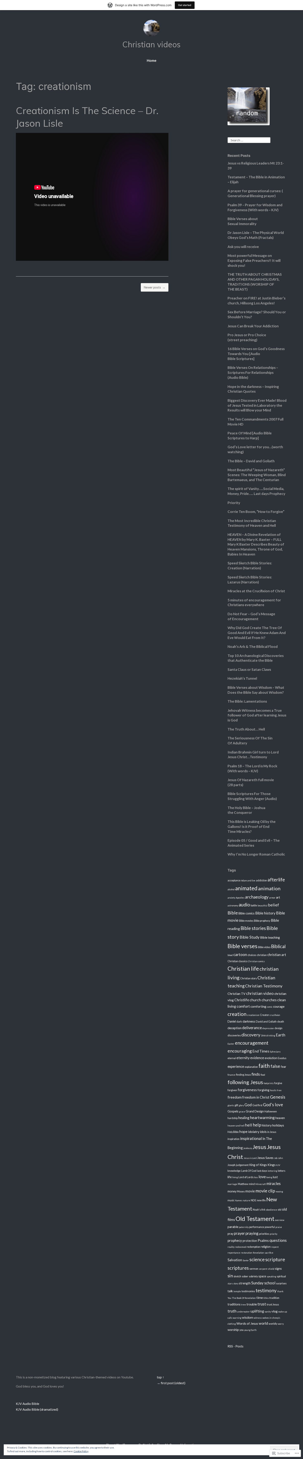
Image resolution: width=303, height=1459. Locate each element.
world (263, 1323)
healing (243, 1118)
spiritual (281, 1276)
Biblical (278, 946)
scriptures (238, 1268)
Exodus (282, 1058)
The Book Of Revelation (244, 1298)
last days (262, 1170)
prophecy (235, 1240)
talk (230, 1291)
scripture (275, 1259)
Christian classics (237, 961)
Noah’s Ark (259, 1209)
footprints (269, 1083)
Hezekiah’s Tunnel (242, 678)
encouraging (240, 1051)
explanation (251, 1066)
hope (243, 1131)
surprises (281, 1283)
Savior (246, 1260)
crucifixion (275, 1015)
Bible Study (250, 937)
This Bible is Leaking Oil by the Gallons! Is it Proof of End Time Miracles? (252, 826)
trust (261, 1304)
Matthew (243, 1184)
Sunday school (263, 1283)
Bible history (265, 913)
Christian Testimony (263, 985)
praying (251, 1233)
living (235, 1177)
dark (239, 1021)
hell (248, 1124)
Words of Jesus (247, 1323)
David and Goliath (266, 1021)
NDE (253, 1200)
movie (250, 1191)
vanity (268, 1311)
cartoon (240, 954)
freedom (235, 1097)
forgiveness (247, 1090)
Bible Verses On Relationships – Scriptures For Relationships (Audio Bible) (253, 372)
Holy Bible (233, 1132)
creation (237, 1014)
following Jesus (245, 1082)
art (278, 897)
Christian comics (256, 961)
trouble (252, 1304)
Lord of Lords (246, 1177)
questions (278, 1240)
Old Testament (255, 1218)
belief (273, 904)
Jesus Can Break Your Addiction (253, 326)
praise (278, 1227)
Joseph (231, 1165)
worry (281, 1323)
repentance (234, 1252)
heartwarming (262, 1117)
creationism (253, 1015)
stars (230, 1283)
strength (245, 1283)
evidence (257, 1058)
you (242, 1329)
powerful (270, 1227)
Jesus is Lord (250, 1158)
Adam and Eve (248, 880)
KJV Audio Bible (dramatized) (37, 1409)
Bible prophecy (262, 920)
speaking (271, 1276)
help (257, 1124)
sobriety (253, 1276)
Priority (234, 503)
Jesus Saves (265, 1158)
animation (269, 888)
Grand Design (255, 1111)
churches (269, 1000)
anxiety (231, 897)
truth (232, 1311)
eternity (243, 1058)
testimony (266, 1290)
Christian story (248, 978)
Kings (272, 1165)
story (235, 1283)
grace (242, 1111)
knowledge (234, 1170)
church (255, 1000)
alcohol (231, 889)
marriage (232, 1184)
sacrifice (269, 1252)
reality (231, 1247)
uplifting (257, 1311)
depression (268, 1028)
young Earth (250, 1330)
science (257, 1259)
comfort (243, 1006)
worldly (273, 1323)
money (232, 1191)
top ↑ (160, 1377)
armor (272, 897)
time (259, 1297)
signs (278, 1268)
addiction (261, 880)
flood (263, 1074)
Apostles (240, 897)
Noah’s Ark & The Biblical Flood (253, 646)
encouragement (251, 1043)
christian (262, 955)
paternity (244, 1227)
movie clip (265, 1190)
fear (283, 1066)
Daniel (232, 1021)
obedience (271, 1209)
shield (271, 1268)
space (262, 1276)
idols (263, 1132)
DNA (263, 1035)
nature (246, 1200)
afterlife (276, 879)
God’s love (273, 1104)
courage (278, 1006)
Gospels (233, 1111)
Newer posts (152, 287)
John (280, 1158)
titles (266, 1298)
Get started (184, 5)
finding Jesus (243, 1074)
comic (269, 1006)
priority (273, 1234)
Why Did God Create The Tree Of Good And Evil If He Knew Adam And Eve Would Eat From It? (257, 633)
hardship (233, 1118)
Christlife (241, 1000)
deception (235, 1028)
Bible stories (253, 928)
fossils (273, 1090)
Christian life (243, 968)
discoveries (234, 1035)
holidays (278, 1125)
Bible (233, 912)
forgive (278, 1083)
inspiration (234, 1139)
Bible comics (246, 913)
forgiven (232, 1090)
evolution (271, 1058)
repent (275, 1247)
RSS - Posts (235, 1346)
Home (151, 60)
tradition (274, 1297)
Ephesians (275, 1051)
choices (252, 955)
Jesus (259, 1146)
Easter (231, 1043)
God (248, 1105)
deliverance (252, 1027)
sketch (237, 1276)
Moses (241, 1191)
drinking (270, 1035)
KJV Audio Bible (27, 1403)
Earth (280, 1035)
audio (244, 904)
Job (275, 1158)
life (230, 1177)
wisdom (247, 1317)
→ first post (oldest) (171, 1383)
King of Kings (258, 1165)
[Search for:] (249, 140)
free (279, 1090)
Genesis (277, 1097)
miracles (274, 1183)
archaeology (257, 896)
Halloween (270, 1111)
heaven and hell (236, 1125)
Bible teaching (270, 937)
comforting (258, 1006)
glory (241, 1105)
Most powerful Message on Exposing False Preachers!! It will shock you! (254, 260)
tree (243, 1304)
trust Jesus (273, 1304)
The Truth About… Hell (246, 729)
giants (231, 1105)
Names (238, 1200)
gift (236, 1105)
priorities (264, 1233)
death (280, 1021)
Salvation (235, 1260)
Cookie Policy (81, 1451)
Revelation (258, 1252)
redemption (253, 1246)
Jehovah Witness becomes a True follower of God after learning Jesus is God (257, 715)
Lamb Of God (248, 1170)
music (231, 1200)
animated (246, 888)
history (267, 1125)
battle (254, 905)
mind (252, 1184)
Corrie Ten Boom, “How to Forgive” (256, 511)
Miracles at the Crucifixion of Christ (256, 591)
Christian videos (151, 44)
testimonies (248, 1291)
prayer (239, 1233)
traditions (234, 1304)
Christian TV (236, 993)
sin (230, 1275)
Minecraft (260, 1184)
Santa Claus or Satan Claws (249, 669)
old (279, 1209)
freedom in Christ (255, 1097)
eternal (232, 1058)
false (275, 1066)
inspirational (251, 1138)
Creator (264, 1015)
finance (231, 1074)
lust (275, 1177)
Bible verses (242, 946)
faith (264, 1065)
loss (256, 1177)
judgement (242, 1165)
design (278, 1028)
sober (245, 1276)
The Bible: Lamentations (247, 701)
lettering (272, 1170)
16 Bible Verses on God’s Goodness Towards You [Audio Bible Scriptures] (256, 354)
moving (279, 1191)
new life (261, 1200)
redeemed (240, 1247)
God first (257, 1105)
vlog (274, 1311)
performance (256, 1227)
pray (230, 1233)
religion (266, 1246)
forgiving (263, 1090)
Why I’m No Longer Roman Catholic (256, 854)
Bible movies (246, 920)
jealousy (247, 1148)
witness (258, 1317)
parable (233, 1227)
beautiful (262, 905)
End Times (260, 1051)
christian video (260, 993)
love (262, 1176)
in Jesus (271, 1132)
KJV (278, 1165)
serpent (263, 1268)
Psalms (263, 1240)
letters (281, 1170)
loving (269, 1177)
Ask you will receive (243, 246)
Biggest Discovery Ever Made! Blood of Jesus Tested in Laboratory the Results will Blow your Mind (257, 405)
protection (250, 1240)
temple (237, 1291)
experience (236, 1066)
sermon (253, 1268)
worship (233, 1329)
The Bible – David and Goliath (251, 461)
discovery (250, 1034)
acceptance (234, 880)
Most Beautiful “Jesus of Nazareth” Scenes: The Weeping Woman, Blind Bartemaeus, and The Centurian (257, 475)
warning (237, 1317)
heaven (280, 1118)
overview (279, 1220)
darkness (249, 1021)
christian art (276, 954)
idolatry (253, 1132)
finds (255, 1074)
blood (230, 955)
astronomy (233, 905)
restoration (246, 1252)
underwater (243, 1311)
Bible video (264, 947)
